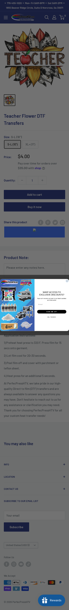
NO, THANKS (52, 317)
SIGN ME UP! (51, 311)
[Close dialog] (67, 281)
